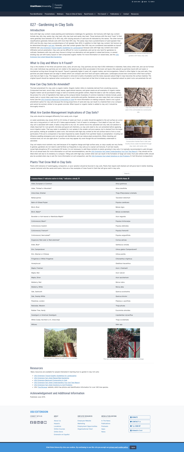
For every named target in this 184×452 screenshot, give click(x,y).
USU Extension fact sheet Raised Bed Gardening (51, 378)
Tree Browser (42, 387)
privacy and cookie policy (118, 447)
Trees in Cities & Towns (74, 14)
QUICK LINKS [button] (137, 1)
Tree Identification (36, 14)
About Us (57, 421)
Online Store (58, 432)
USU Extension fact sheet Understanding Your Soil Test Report (114, 151)
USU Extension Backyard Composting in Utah (57, 99)
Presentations (50, 14)
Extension (58, 8)
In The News (105, 421)
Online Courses (59, 429)
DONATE (135, 417)
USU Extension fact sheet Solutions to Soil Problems (111, 156)
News (103, 432)
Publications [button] (114, 14)
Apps (103, 429)
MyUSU (145, 1)
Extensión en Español (61, 434)
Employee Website (84, 421)
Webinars (60, 14)
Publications (105, 423)
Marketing (81, 423)
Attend (137, 430)
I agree (133, 447)
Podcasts (104, 426)
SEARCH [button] (152, 1)
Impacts (57, 423)
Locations (57, 426)
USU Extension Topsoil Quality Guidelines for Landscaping (61, 48)
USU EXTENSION (39, 412)
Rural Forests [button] (88, 14)
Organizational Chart (85, 429)
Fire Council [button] (102, 14)
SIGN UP (136, 426)
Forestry (58, 5)
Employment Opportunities (87, 426)
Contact (126, 14)
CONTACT (136, 422)
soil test (51, 45)
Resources (135, 14)
